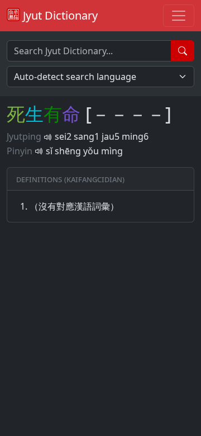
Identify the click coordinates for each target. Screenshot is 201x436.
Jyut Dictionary (59, 15)
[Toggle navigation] (178, 15)
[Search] (182, 50)
